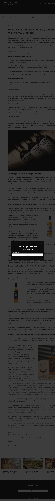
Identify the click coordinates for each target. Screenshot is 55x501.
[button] (42, 243)
